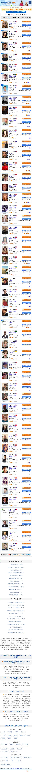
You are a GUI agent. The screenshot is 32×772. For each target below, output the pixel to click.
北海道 (3, 738)
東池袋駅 (11, 122)
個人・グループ (15, 304)
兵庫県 (21, 735)
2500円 (11, 93)
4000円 (11, 61)
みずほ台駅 (11, 418)
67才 (10, 118)
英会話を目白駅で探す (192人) (16, 589)
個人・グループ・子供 (16, 210)
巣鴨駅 (10, 144)
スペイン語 (25, 744)
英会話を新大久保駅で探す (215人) (16, 583)
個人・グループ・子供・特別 (18, 439)
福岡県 (15, 735)
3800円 (11, 212)
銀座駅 (10, 133)
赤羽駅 (10, 501)
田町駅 (10, 313)
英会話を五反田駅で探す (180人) (16, 567)
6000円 (11, 296)
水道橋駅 (11, 230)
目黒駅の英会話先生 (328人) (16, 570)
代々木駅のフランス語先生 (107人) (16, 602)
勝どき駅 (11, 408)
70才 (10, 31)
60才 (10, 405)
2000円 (11, 115)
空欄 (10, 64)
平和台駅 (11, 46)
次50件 (7, 17)
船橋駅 (10, 270)
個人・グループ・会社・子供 (18, 232)
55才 (10, 362)
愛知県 (23, 732)
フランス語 (12, 342)
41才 (10, 205)
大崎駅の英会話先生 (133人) (16, 564)
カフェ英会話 (4, 757)
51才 (10, 97)
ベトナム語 (14, 751)
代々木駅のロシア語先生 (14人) (16, 616)
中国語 (11, 744)
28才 (10, 237)
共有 (22, 554)
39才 (10, 445)
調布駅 (10, 491)
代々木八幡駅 (12, 34)
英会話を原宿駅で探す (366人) (16, 578)
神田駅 (10, 469)
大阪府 (16, 732)
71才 (10, 520)
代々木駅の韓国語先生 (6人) (16, 627)
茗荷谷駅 (11, 219)
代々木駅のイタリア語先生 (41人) (16, 607)
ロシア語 (19, 748)
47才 (10, 107)
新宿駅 (10, 324)
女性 (14, 21)
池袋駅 (10, 166)
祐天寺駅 (11, 67)
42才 (10, 351)
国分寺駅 (11, 110)
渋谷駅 (10, 209)
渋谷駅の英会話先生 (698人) (16, 575)
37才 (10, 194)
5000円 (11, 71)
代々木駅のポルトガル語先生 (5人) (16, 632)
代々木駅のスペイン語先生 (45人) (16, 605)
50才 (10, 393)
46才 (10, 267)
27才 (10, 341)
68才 (10, 383)
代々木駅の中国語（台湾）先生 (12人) (16, 618)
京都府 (28, 735)
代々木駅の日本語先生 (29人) (16, 613)
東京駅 (10, 481)
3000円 (11, 51)
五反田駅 (11, 334)
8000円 (11, 253)
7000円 (11, 28)
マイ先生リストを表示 (20, 11)
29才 (10, 54)
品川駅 (10, 24)
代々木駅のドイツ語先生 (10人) (16, 621)
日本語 (10, 280)
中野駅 (10, 303)
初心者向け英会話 (5, 764)
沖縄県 (15, 738)
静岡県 (9, 738)
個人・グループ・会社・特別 (18, 26)
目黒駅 (10, 281)
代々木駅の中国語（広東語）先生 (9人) (16, 624)
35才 (10, 309)
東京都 (11, 7)
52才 (10, 257)
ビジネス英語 (4, 761)
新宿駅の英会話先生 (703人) (16, 581)
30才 (10, 290)
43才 (10, 227)
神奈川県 (10, 732)
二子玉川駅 (11, 89)
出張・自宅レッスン (16, 757)
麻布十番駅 (11, 512)
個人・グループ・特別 (16, 336)
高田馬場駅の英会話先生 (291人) (16, 586)
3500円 (11, 39)
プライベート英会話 (16, 761)
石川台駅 (11, 438)
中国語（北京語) (13, 479)
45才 (10, 43)
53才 (10, 141)
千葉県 (9, 735)
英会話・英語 (12, 23)
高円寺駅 (11, 240)
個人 (12, 345)
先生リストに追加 (26, 21)
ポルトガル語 (4, 751)
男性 (14, 43)
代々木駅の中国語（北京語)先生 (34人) (16, 610)
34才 (10, 215)
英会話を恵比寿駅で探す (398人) (16, 572)
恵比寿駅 (11, 197)
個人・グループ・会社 (16, 69)
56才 (10, 85)
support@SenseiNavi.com (16, 768)
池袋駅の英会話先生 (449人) (16, 592)
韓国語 (17, 744)
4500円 (11, 359)
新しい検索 (10, 11)
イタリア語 (4, 748)
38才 (10, 478)
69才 (10, 532)
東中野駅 (11, 428)
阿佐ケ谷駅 (11, 154)
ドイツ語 (11, 352)
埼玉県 (3, 735)
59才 (10, 74)
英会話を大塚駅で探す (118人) (16, 594)
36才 (10, 331)
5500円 (11, 223)
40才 (10, 21)
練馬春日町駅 (12, 77)
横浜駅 (10, 57)
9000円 (11, 126)
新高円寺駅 (11, 187)
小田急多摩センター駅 (14, 100)
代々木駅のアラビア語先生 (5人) (16, 629)
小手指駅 (11, 547)
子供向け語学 (27, 757)
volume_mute (29, 82)
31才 (10, 247)
